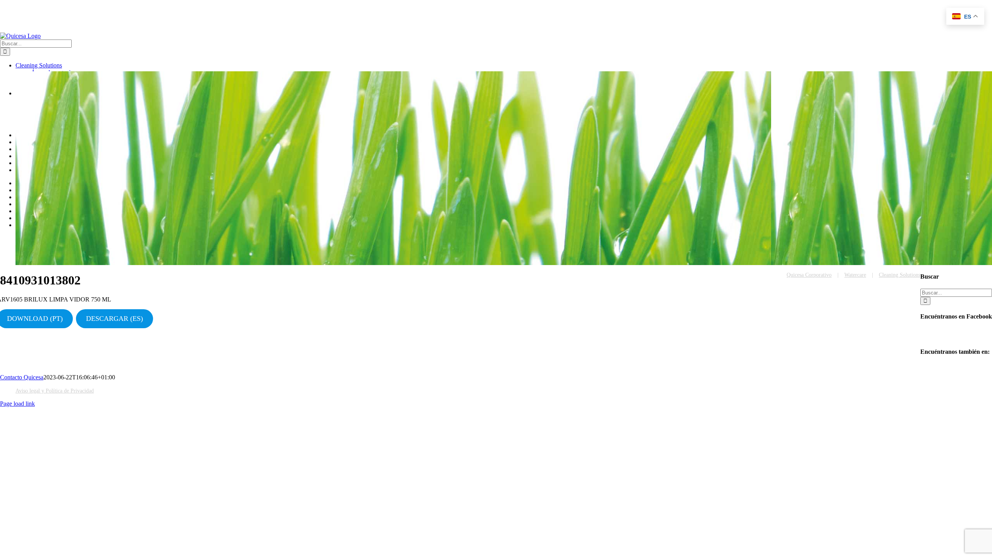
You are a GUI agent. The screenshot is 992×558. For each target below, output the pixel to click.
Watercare (855, 275)
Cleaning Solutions (899, 275)
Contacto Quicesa (21, 377)
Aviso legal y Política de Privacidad (55, 391)
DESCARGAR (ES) (114, 318)
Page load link (17, 403)
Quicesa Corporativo (809, 275)
